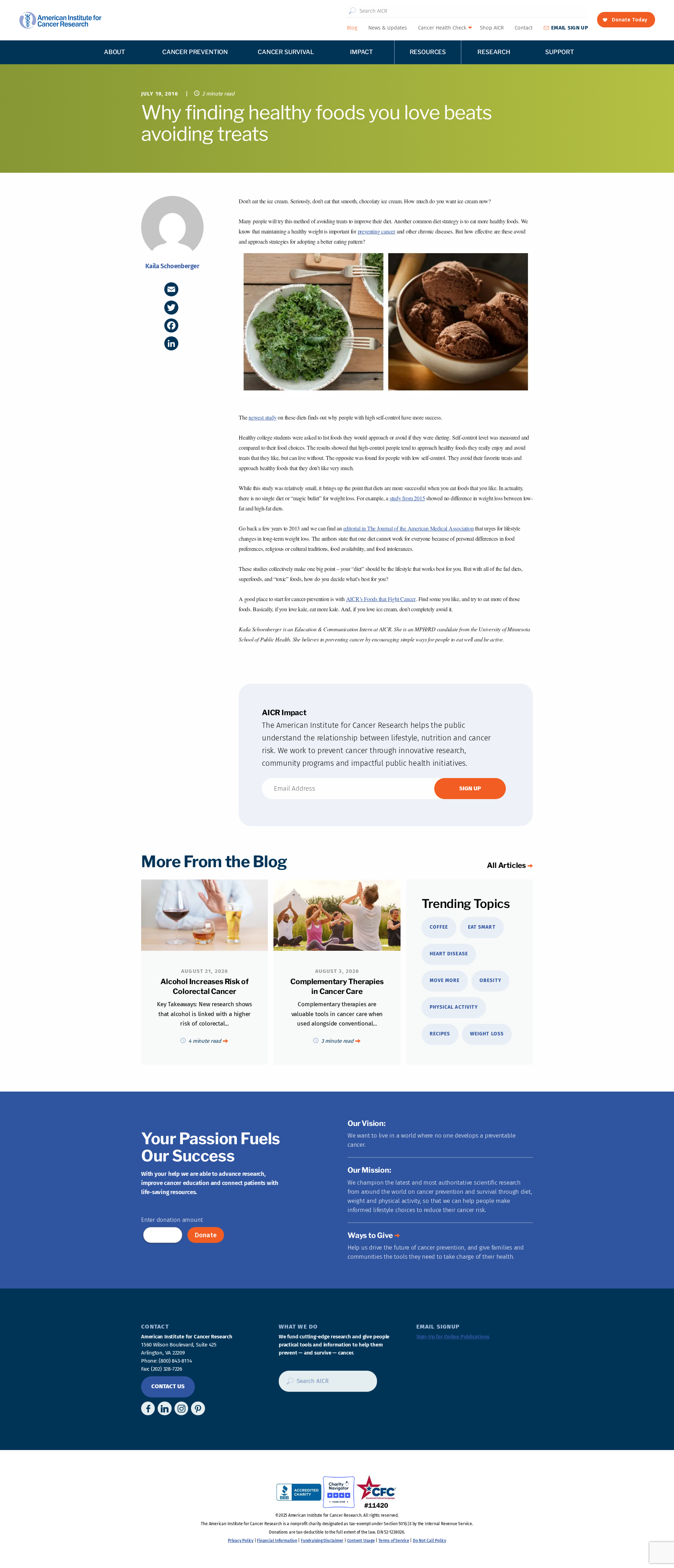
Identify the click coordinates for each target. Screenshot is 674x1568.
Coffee (439, 927)
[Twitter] (171, 308)
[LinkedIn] (171, 343)
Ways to (370, 1235)
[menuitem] (352, 27)
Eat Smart (481, 927)
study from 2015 (407, 498)
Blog (352, 28)
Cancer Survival (285, 51)
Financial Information (277, 1540)
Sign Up (569, 28)
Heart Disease (449, 954)
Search (352, 11)
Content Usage (361, 1540)
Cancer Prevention (195, 51)
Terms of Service (393, 1540)
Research (493, 51)
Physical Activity (454, 1007)
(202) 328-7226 (166, 1369)
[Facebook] (171, 325)
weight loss (487, 1034)
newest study (262, 417)
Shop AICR (492, 28)
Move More (445, 980)
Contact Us (168, 1386)
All (506, 865)
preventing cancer (376, 231)
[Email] (171, 289)
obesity (490, 980)
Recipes (440, 1034)
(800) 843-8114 (175, 1361)
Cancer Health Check (442, 28)
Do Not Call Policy (429, 1540)
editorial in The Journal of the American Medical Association (408, 528)
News (387, 28)
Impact (361, 51)
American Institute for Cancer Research (60, 20)
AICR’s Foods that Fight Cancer (381, 598)
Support (559, 51)
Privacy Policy (240, 1540)
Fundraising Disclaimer (322, 1540)
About (114, 51)
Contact (524, 28)
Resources (428, 51)
